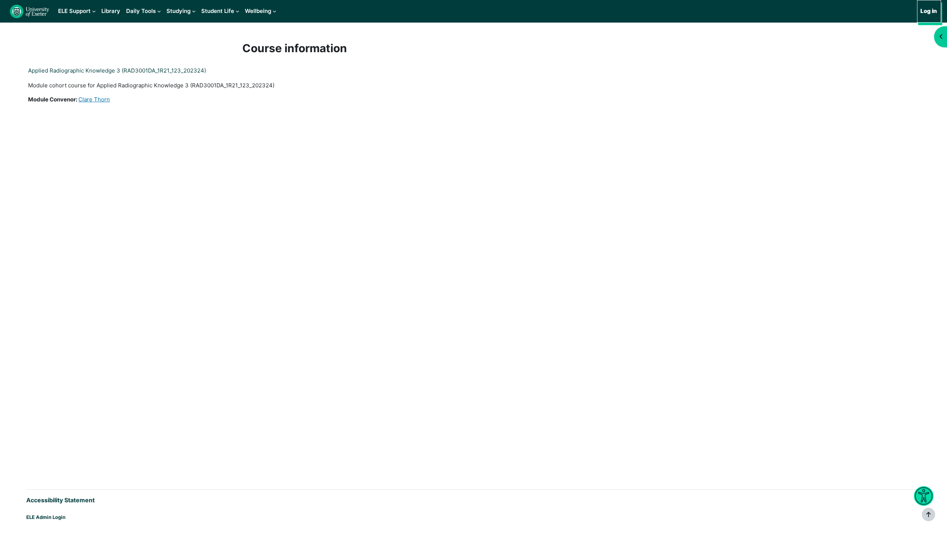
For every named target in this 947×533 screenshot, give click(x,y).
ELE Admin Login (45, 517)
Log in (928, 10)
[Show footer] (928, 514)
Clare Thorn (94, 99)
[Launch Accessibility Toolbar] (923, 496)
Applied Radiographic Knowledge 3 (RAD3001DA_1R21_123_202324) (117, 70)
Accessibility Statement (60, 500)
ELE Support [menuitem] (74, 10)
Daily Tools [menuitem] (141, 10)
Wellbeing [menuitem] (258, 10)
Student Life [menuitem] (217, 10)
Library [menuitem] (110, 10)
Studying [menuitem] (178, 10)
